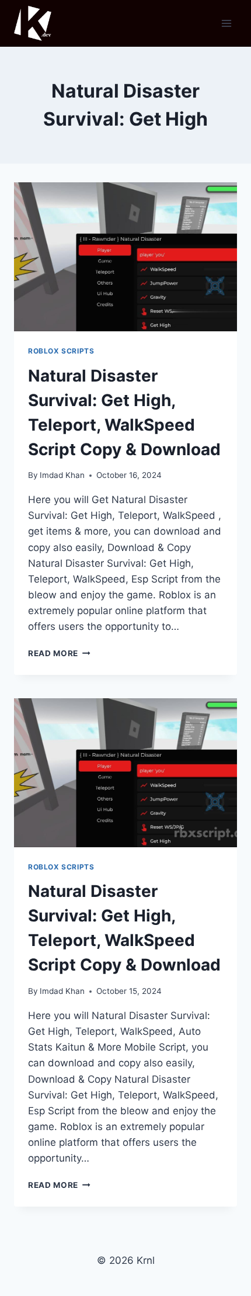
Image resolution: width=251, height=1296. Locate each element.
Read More (59, 653)
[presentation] (125, 256)
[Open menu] (226, 23)
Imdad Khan (62, 475)
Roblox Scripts (61, 350)
